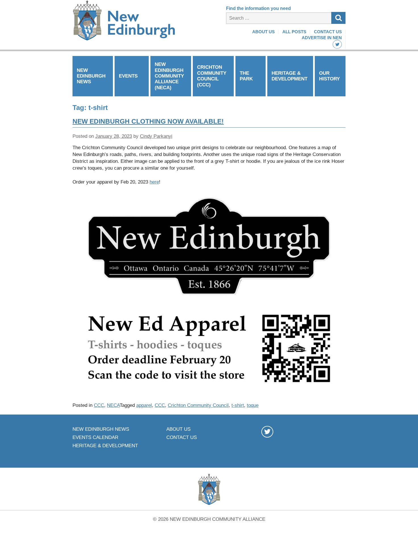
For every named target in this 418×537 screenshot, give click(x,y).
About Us (263, 31)
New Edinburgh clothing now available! (148, 121)
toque (252, 405)
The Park (246, 76)
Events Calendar (95, 437)
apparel (144, 405)
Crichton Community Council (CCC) (211, 75)
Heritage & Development (289, 76)
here (154, 182)
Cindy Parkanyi (156, 136)
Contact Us (328, 31)
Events (128, 76)
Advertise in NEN (322, 37)
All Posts (294, 31)
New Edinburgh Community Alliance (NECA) (169, 76)
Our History (329, 76)
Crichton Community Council (198, 405)
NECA (113, 405)
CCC (99, 405)
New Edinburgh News (91, 76)
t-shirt (237, 405)
